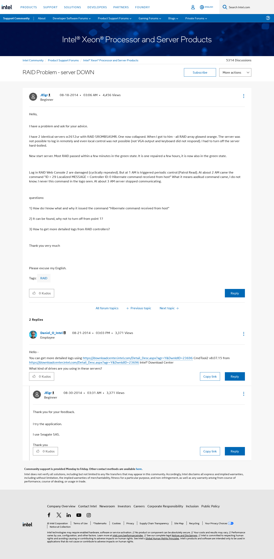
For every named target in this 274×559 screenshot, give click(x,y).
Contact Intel (87, 506)
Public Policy (210, 506)
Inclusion (192, 506)
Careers (139, 506)
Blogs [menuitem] (172, 18)
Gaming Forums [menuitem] (148, 18)
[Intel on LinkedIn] (68, 515)
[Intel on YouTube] (78, 515)
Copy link (210, 376)
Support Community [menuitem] (16, 18)
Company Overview (61, 506)
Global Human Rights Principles (162, 538)
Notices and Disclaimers (184, 535)
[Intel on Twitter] (59, 515)
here (139, 469)
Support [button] (50, 7)
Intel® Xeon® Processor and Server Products (110, 60)
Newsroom (107, 506)
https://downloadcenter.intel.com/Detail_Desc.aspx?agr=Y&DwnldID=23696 (138, 358)
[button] (243, 95)
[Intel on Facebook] (49, 515)
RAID (43, 278)
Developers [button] (97, 7)
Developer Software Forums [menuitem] (70, 18)
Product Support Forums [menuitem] (113, 18)
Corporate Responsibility (165, 506)
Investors (124, 506)
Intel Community (33, 60)
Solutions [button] (72, 7)
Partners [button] (121, 7)
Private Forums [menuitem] (194, 18)
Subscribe (200, 72)
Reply (235, 293)
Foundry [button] (142, 7)
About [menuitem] (42, 18)
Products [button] (28, 7)
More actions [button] (232, 72)
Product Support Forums (63, 60)
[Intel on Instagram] (88, 515)
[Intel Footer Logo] (28, 524)
